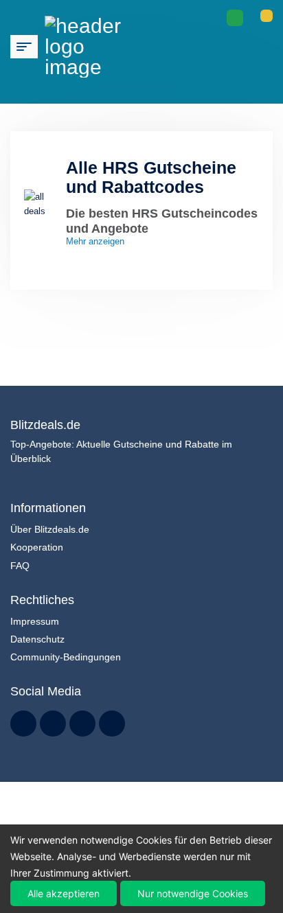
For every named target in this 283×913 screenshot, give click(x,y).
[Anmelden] (266, 16)
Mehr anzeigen (96, 242)
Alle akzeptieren (63, 893)
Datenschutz (37, 639)
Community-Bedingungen (65, 656)
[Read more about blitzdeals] (23, 723)
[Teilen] (235, 18)
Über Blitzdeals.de (49, 529)
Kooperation (36, 547)
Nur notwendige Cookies (192, 893)
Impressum (34, 621)
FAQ (20, 565)
